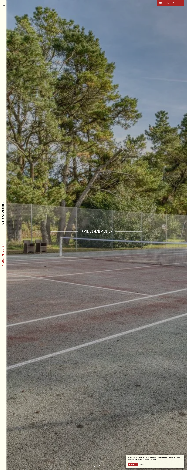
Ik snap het (133, 464)
